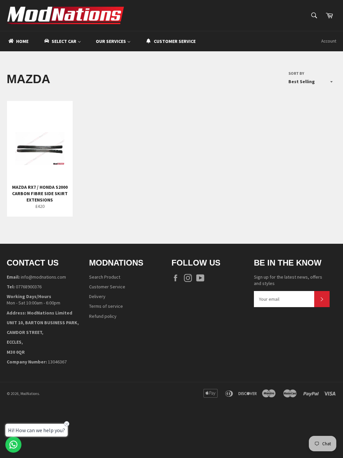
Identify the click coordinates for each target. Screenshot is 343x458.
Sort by (296, 73)
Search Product (104, 277)
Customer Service (107, 287)
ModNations (29, 393)
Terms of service (106, 306)
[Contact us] (13, 445)
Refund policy (103, 316)
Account (328, 41)
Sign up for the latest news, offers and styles (288, 280)
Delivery (97, 296)
